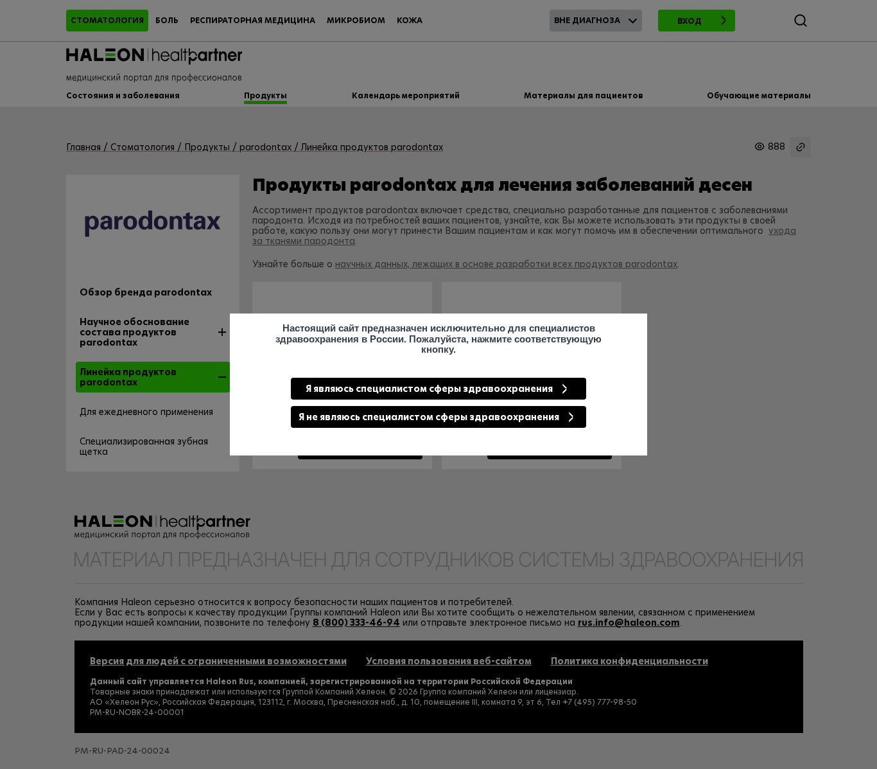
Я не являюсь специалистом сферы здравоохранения (429, 417)
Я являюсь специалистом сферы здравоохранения (429, 388)
